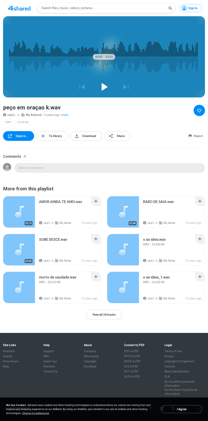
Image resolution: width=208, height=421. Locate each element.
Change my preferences (35, 413)
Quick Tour (50, 361)
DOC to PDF (131, 351)
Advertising (91, 356)
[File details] (19, 212)
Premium (9, 351)
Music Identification (177, 371)
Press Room (11, 361)
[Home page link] (19, 8)
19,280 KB (22, 122)
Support (48, 351)
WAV (8, 122)
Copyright (90, 361)
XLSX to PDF (132, 376)
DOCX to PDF (132, 361)
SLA (167, 376)
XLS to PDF (131, 366)
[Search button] (170, 8)
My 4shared (34, 115)
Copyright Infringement (179, 361)
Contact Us (50, 371)
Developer (90, 366)
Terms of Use (173, 351)
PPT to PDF (131, 371)
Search (7, 356)
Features (49, 366)
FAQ (46, 356)
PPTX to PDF (132, 356)
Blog (6, 366)
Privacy (169, 356)
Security (170, 366)
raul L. (12, 115)
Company (90, 351)
